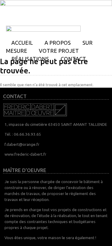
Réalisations (30, 59)
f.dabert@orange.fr (21, 144)
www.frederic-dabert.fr (25, 154)
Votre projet (59, 51)
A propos (58, 43)
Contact (73, 59)
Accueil (22, 43)
